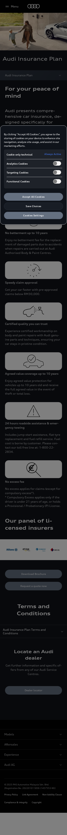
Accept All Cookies (33, 196)
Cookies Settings (33, 215)
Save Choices (33, 206)
